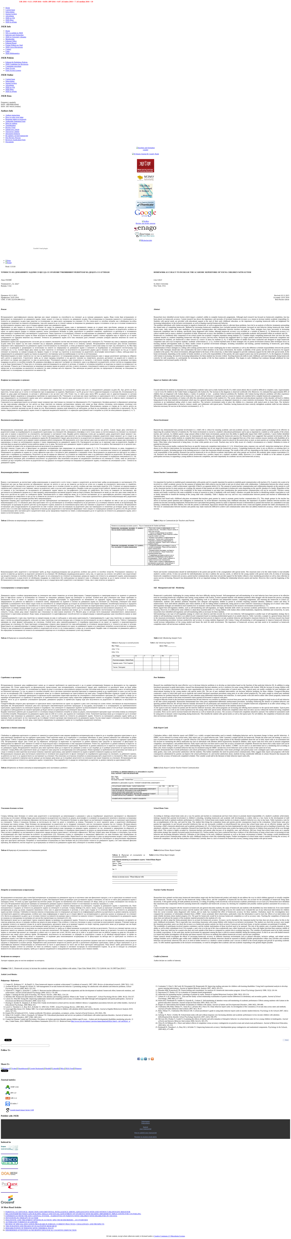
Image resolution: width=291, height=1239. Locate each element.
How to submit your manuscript (145, 1133)
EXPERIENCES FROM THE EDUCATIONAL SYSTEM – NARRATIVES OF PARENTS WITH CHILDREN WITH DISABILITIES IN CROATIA (61, 1216)
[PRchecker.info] (145, 240)
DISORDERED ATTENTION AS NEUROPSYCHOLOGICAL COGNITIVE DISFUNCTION (41, 1230)
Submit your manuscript (145, 1128)
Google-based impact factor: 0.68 (22, 1110)
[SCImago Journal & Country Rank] (145, 154)
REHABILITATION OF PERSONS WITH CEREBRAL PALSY (29, 1228)
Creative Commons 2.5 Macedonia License (169, 1236)
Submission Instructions (145, 1122)
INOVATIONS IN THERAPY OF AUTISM (21, 1218)
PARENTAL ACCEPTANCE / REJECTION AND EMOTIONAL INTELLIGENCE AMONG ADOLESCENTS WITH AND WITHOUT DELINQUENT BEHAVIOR (67, 1212)
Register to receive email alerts (145, 1137)
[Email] (8, 263)
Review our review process (145, 223)
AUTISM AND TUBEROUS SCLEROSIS (21, 1222)
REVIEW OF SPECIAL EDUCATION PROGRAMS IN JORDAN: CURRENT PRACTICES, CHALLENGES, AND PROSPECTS (54, 1224)
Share (286, 1040)
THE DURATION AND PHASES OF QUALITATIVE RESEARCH (31, 1226)
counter (145, 150)
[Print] (8, 261)
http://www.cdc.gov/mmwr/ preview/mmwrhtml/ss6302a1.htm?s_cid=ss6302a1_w (100, 1021)
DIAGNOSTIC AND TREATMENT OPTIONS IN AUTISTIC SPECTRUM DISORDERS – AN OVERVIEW (46, 1220)
